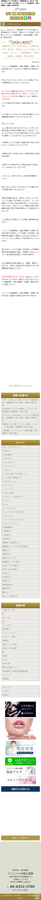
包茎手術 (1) (6, 554)
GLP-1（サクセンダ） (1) (11, 447)
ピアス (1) (6, 500)
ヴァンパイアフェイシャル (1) (13, 520)
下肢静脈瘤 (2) (7, 527)
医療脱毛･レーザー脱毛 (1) (12, 562)
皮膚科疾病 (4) (7, 585)
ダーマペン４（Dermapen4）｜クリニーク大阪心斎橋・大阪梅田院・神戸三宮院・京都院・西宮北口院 (20, 417)
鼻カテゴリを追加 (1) (10, 596)
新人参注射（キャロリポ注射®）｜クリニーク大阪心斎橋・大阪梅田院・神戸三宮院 (19, 410)
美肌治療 (5, 629)
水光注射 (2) (6, 577)
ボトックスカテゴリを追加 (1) (13, 512)
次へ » (30, 385)
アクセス (5, 691)
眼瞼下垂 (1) (6, 588)
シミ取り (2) (6, 470)
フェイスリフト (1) (9, 508)
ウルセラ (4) (6, 458)
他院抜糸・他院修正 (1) (10, 543)
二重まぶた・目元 (8, 610)
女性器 (4, 656)
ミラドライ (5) (7, 516)
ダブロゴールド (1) (9, 481)
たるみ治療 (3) (7, 455)
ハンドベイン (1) (8, 489)
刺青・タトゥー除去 (9, 644)
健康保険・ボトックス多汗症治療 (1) (15, 546)
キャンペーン (7, 687)
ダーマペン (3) (7, 485)
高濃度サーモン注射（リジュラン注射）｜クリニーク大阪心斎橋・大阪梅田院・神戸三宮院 (19, 425)
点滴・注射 (6, 663)
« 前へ (10, 385)
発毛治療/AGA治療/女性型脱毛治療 (14, 671)
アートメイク (7, 675)
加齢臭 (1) (6, 550)
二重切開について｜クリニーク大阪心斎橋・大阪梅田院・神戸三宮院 (19, 432)
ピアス (4, 660)
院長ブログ (11, 30)
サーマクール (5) (8, 466)
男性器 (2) (6, 581)
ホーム (3, 30)
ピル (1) (5, 504)
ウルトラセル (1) (8, 462)
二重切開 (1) (6, 531)
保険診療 (5, 679)
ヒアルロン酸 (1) (8, 493)
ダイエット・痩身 (8, 637)
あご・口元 (6, 618)
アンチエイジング (8, 633)
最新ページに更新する (20, 838)
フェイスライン (8, 625)
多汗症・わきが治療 (9, 648)
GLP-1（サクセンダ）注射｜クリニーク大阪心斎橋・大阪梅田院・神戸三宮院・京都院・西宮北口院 (19, 402)
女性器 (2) (6, 573)
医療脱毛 (5, 641)
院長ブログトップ (20, 385)
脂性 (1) (5, 592)
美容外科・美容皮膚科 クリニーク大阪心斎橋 (21, 895)
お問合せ (5, 695)
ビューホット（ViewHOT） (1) (13, 497)
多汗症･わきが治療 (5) (10, 569)
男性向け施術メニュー (10, 667)
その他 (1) (6, 451)
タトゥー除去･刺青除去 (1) (12, 478)
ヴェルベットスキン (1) (10, 523)
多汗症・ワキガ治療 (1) (10, 565)
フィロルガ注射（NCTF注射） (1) (14, 474)
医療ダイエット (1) (9, 558)
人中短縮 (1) (6, 535)
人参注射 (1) (6, 539)
